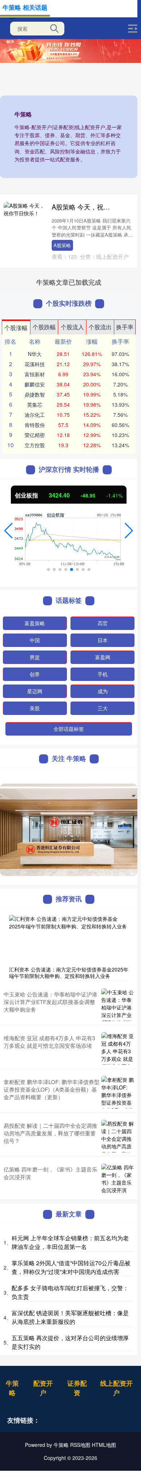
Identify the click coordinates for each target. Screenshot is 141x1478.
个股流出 (100, 327)
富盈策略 (35, 623)
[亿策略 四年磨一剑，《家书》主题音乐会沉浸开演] (117, 1180)
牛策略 (12, 1388)
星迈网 (34, 691)
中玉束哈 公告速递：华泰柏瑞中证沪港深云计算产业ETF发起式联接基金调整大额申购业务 (50, 1001)
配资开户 (43, 1388)
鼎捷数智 (35, 394)
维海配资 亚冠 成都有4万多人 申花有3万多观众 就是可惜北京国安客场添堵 (49, 1041)
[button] (8, 531)
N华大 (35, 353)
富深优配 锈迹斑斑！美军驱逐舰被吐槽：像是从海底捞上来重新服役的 (70, 1317)
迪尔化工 (35, 414)
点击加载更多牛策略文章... (68, 282)
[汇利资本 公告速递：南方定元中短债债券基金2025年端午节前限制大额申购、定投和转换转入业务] (68, 938)
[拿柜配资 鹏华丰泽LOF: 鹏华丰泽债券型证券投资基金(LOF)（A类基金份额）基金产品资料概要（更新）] (117, 1092)
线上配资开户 (116, 1388)
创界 (35, 674)
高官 (103, 623)
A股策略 (62, 245)
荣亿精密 (35, 435)
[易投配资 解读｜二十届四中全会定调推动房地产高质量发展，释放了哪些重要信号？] (117, 1136)
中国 (35, 640)
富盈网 (102, 657)
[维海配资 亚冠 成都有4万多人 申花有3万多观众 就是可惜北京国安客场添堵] (117, 1048)
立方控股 (35, 445)
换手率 (124, 327)
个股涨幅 (15, 327)
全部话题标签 (69, 728)
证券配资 (77, 1388)
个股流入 (72, 327)
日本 (103, 640)
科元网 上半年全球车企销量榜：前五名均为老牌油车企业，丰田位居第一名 (70, 1242)
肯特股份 (35, 424)
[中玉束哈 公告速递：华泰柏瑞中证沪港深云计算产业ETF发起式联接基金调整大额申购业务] (117, 1004)
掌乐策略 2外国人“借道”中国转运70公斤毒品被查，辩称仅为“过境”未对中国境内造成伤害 (71, 1267)
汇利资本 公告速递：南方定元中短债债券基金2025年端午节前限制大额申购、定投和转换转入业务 (68, 972)
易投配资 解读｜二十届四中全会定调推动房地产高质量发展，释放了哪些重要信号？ (50, 1133)
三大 (103, 708)
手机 (103, 674)
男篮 (35, 657)
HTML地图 (104, 1444)
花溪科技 (35, 364)
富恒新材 (35, 374)
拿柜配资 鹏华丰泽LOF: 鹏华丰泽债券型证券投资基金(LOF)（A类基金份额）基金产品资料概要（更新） (51, 1089)
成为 (103, 691)
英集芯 (34, 404)
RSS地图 (80, 1444)
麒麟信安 (35, 384)
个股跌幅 (44, 327)
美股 (35, 708)
